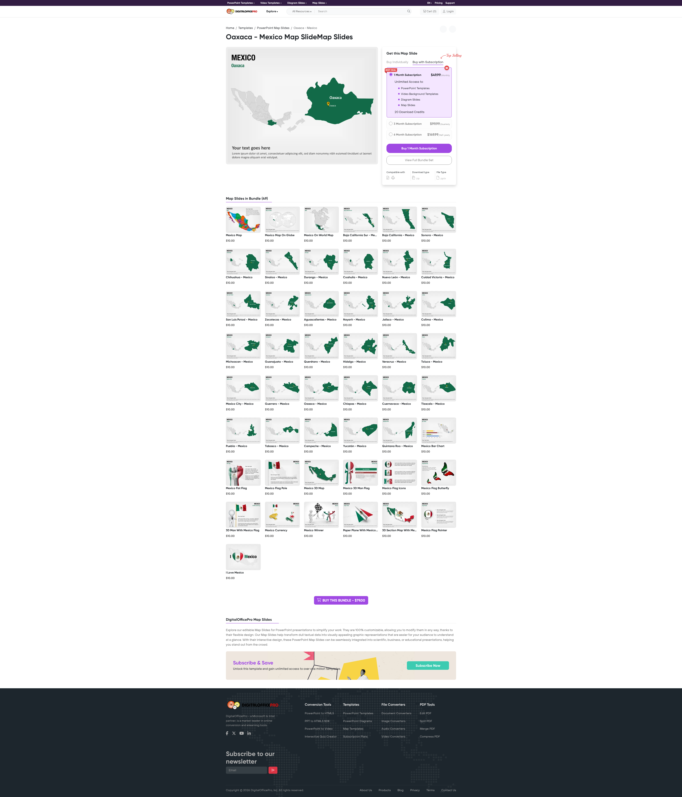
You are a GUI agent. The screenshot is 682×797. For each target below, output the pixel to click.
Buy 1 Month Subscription (419, 148)
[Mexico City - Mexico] (243, 388)
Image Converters (393, 721)
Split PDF (426, 721)
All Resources (301, 11)
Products (385, 790)
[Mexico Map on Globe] (282, 219)
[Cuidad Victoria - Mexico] (439, 262)
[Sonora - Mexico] (439, 219)
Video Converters (393, 736)
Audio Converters (393, 729)
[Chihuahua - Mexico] (243, 262)
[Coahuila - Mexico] (360, 262)
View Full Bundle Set (419, 160)
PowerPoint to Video (319, 729)
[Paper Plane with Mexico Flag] (360, 515)
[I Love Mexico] (243, 557)
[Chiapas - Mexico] (360, 388)
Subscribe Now (428, 665)
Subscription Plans (355, 736)
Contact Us (448, 790)
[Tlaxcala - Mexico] (439, 388)
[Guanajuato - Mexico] (282, 346)
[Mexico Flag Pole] (282, 473)
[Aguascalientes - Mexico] (321, 304)
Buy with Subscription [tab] (428, 62)
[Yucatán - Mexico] (360, 430)
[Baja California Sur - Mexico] (360, 219)
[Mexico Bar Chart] (439, 430)
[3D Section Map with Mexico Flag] (399, 515)
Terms (430, 790)
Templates (245, 28)
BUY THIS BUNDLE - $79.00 (344, 600)
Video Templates (270, 2)
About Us (366, 790)
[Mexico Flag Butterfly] (439, 473)
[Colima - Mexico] (439, 304)
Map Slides (318, 2)
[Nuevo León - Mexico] (399, 262)
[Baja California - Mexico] (399, 219)
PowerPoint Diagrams (357, 721)
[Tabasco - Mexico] (282, 430)
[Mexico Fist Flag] (243, 473)
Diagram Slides (296, 2)
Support (450, 2)
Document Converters (396, 713)
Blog (400, 790)
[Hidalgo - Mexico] (360, 346)
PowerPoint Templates (240, 2)
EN (428, 2)
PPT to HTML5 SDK (317, 721)
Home (230, 28)
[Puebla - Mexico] (243, 430)
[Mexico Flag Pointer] (439, 515)
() (431, 11)
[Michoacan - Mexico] (243, 346)
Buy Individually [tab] (397, 62)
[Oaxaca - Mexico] (321, 388)
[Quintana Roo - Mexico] (399, 430)
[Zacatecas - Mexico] (282, 304)
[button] (448, 11)
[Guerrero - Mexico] (282, 388)
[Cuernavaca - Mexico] (399, 388)
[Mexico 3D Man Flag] (360, 473)
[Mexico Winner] (321, 515)
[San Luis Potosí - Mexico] (243, 304)
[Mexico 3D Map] (321, 473)
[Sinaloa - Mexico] (282, 262)
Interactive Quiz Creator (321, 736)
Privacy (415, 790)
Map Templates (353, 729)
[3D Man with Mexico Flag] (243, 515)
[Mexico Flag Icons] (399, 473)
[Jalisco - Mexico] (399, 304)
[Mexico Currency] (282, 515)
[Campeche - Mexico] (321, 430)
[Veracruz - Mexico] (399, 346)
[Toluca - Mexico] (439, 346)
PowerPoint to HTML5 (319, 713)
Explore (271, 11)
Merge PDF (427, 729)
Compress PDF (430, 736)
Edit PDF (425, 713)
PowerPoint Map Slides (273, 28)
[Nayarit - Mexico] (360, 304)
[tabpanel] (302, 106)
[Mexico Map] (243, 219)
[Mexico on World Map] (321, 219)
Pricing (439, 2)
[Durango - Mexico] (321, 262)
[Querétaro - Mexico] (321, 346)
